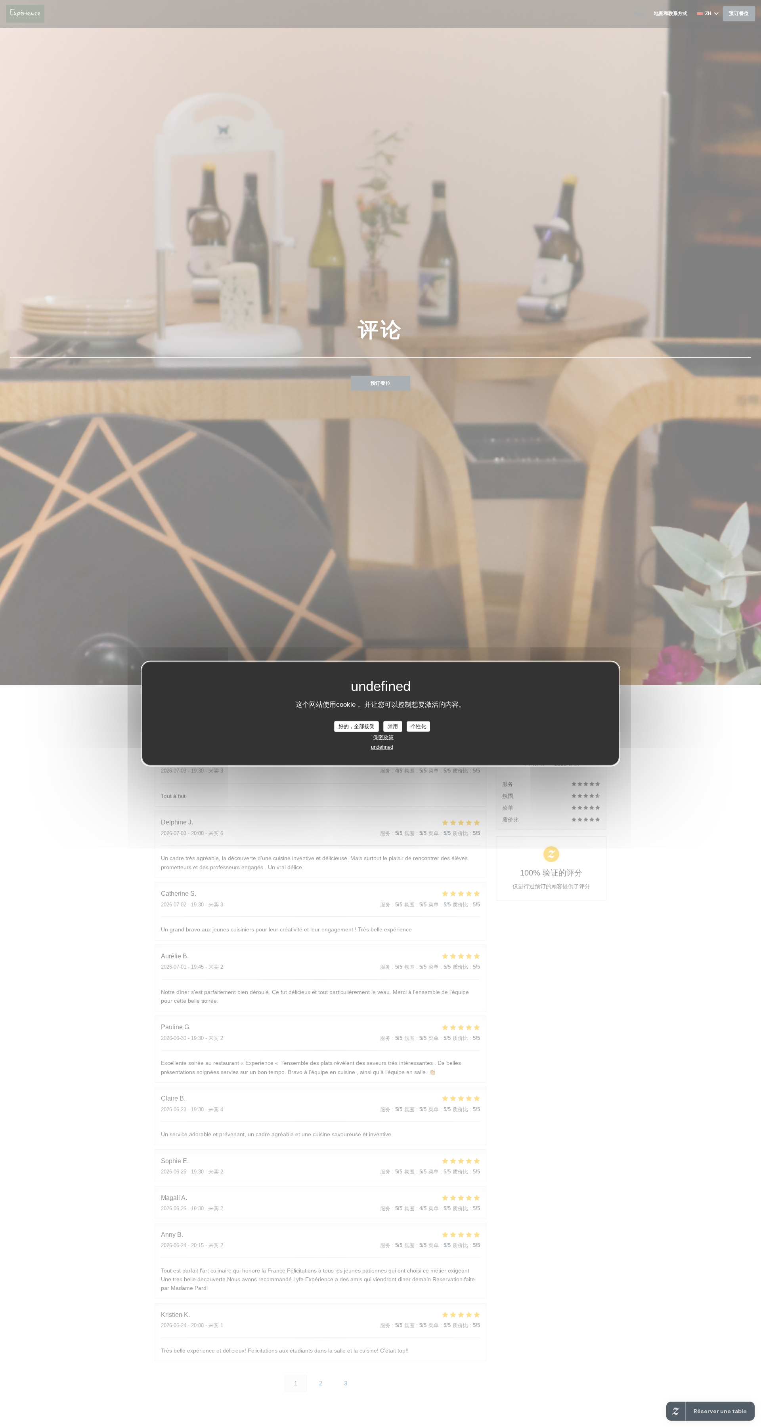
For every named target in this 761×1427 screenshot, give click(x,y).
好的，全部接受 (356, 726)
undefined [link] (382, 747)
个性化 (418, 726)
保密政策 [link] (383, 737)
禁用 (393, 726)
